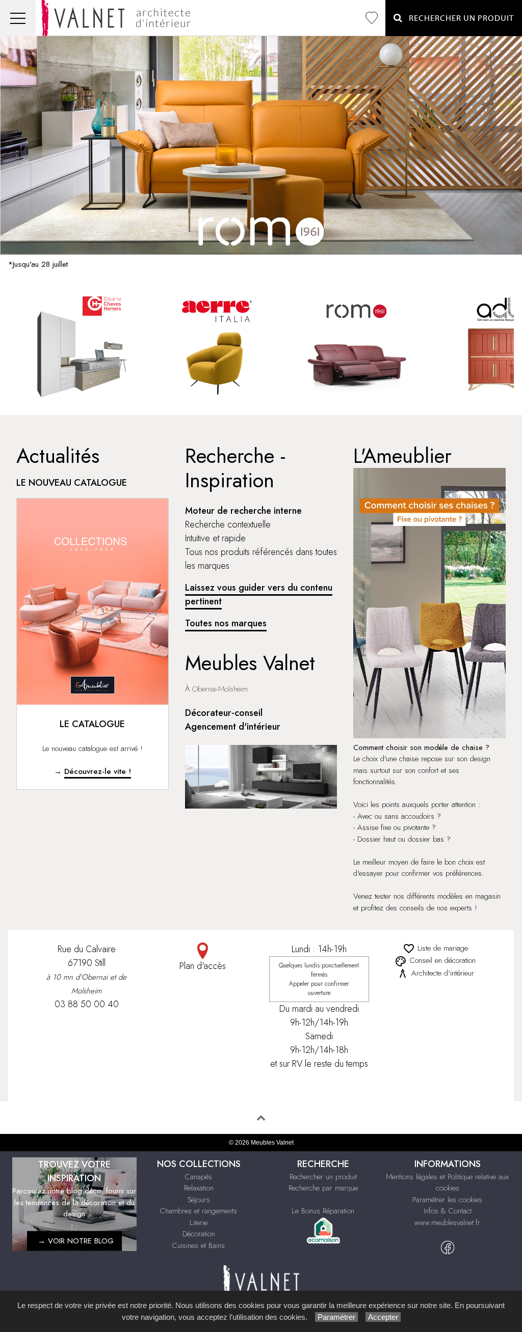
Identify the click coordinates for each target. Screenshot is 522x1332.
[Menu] (18, 18)
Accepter (383, 1317)
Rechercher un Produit (458, 18)
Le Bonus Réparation (323, 1210)
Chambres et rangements (198, 1210)
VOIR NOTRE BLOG (81, 1240)
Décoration (198, 1233)
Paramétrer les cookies (447, 1199)
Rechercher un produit (323, 1176)
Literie (198, 1222)
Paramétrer (336, 1317)
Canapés (198, 1176)
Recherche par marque (323, 1188)
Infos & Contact (448, 1210)
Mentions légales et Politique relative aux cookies (447, 1182)
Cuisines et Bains (198, 1245)
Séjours (199, 1199)
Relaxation (199, 1188)
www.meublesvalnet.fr (447, 1222)
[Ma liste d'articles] (371, 18)
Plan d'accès (202, 966)
